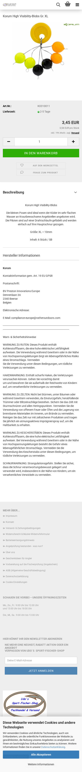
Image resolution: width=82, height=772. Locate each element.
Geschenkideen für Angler (19, 558)
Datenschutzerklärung (53, 747)
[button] (8, 141)
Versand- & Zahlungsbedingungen (23, 528)
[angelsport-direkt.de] (8, 5)
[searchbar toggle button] (58, 5)
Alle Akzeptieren (41, 754)
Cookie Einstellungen (16, 582)
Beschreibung (13, 192)
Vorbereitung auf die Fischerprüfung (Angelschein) (32, 564)
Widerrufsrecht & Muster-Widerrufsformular (28, 534)
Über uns (10, 552)
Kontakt (10, 522)
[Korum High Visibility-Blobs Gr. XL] (41, 50)
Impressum (11, 516)
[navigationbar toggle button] (77, 5)
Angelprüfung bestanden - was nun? (24, 546)
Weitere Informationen (41, 764)
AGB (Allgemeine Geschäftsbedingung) (26, 570)
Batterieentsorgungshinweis (20, 540)
